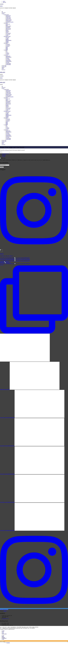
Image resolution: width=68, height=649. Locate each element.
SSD (7, 25)
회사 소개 (3, 12)
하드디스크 (8, 24)
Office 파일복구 (8, 57)
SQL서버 (7, 37)
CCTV (7, 30)
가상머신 (7, 127)
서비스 (3, 13)
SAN (7, 123)
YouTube (3, 156)
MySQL (7, 39)
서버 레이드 (8, 45)
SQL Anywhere (8, 40)
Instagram (3, 155)
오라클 (7, 38)
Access (7, 42)
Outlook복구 (8, 56)
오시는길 (3, 69)
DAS (7, 48)
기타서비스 (6, 129)
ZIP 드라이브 (8, 29)
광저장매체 (8, 27)
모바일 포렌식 (8, 95)
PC (6, 125)
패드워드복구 (8, 60)
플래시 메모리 (8, 100)
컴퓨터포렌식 (8, 15)
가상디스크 (8, 34)
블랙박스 (7, 31)
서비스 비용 (4, 65)
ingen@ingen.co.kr (5, 153)
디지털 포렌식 (6, 14)
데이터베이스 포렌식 (9, 96)
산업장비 (7, 128)
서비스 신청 (4, 66)
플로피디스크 (8, 28)
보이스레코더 (8, 33)
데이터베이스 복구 (7, 36)
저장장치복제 (8, 64)
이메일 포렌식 (8, 17)
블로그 (3, 67)
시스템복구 (6, 124)
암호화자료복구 (9, 61)
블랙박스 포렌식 (9, 19)
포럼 (3, 68)
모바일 (7, 35)
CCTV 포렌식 (8, 18)
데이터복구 (6, 97)
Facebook (4, 154)
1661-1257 (2, 72)
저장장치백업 (8, 63)
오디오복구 (8, 59)
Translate (8, 642)
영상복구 (7, 58)
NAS (7, 47)
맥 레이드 (7, 46)
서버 (7, 51)
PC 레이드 (8, 44)
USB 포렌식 (8, 16)
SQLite (7, 41)
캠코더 (7, 32)
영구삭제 (7, 62)
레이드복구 (6, 43)
